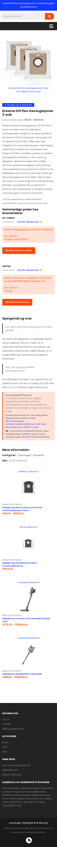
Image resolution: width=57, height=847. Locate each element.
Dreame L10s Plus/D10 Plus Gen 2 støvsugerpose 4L (19, 565)
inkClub (6, 266)
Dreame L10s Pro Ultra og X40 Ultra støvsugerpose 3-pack (22, 509)
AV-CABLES (8, 217)
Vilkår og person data (13, 728)
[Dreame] (38, 455)
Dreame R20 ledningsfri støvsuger (22, 674)
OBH (4, 751)
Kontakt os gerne (29, 434)
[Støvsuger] (24, 455)
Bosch (5, 742)
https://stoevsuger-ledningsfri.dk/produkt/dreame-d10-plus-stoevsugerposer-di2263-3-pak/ (26, 424)
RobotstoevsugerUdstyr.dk (16, 765)
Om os (5, 719)
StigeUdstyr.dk (9, 770)
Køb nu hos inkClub (19, 302)
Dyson (5, 746)
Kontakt (6, 724)
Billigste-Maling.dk (11, 774)
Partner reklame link (28, 221)
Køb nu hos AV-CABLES (20, 250)
